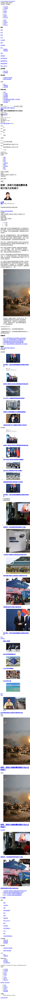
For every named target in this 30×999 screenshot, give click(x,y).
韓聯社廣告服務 (7, 79)
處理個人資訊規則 (5, 982)
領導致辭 (5, 96)
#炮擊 (8, 108)
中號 (6, 224)
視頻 (2, 53)
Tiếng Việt (5, 980)
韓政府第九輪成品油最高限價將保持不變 (13, 892)
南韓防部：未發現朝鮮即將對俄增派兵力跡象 (12, 857)
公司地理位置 (6, 100)
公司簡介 (5, 93)
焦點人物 (5, 71)
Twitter (4, 23)
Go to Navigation (11, 1)
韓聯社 (2, 109)
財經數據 (5, 72)
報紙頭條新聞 (4, 63)
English (5, 973)
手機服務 (5, 85)
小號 (6, 222)
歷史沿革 (5, 97)
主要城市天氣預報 (7, 77)
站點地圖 (5, 87)
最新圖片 (5, 49)
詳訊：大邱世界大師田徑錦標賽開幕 (12, 895)
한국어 (5, 972)
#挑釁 (5, 108)
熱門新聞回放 (4, 58)
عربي (4, 976)
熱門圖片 (3, 638)
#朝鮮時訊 (12, 108)
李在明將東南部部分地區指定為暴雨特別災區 (12, 712)
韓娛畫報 (5, 50)
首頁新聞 (3, 830)
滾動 (2, 30)
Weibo (4, 20)
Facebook (5, 22)
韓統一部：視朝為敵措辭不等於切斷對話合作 (14, 339)
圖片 (2, 47)
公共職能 (5, 95)
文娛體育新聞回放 (7, 936)
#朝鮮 (2, 108)
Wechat (5, 21)
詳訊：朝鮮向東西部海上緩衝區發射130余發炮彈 (15, 344)
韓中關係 (3, 45)
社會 (2, 37)
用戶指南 (5, 102)
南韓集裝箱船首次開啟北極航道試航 (9, 888)
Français (5, 978)
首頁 (4, 92)
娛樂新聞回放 (4, 61)
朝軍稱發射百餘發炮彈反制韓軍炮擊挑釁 (13, 342)
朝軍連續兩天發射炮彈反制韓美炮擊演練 (13, 341)
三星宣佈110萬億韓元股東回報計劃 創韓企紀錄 (15, 890)
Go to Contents (4, 1)
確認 (2, 181)
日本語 (5, 975)
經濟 (2, 35)
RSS (4, 84)
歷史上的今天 (4, 66)
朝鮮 (2, 42)
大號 (6, 225)
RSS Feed (5, 25)
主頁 (2, 897)
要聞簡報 (5, 943)
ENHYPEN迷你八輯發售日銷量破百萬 (12, 893)
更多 (2, 637)
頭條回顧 (3, 55)
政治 (2, 32)
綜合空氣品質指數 (5, 123)
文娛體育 (3, 40)
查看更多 (5, 114)
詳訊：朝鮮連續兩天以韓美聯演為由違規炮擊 (14, 338)
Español (5, 977)
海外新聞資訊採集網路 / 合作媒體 (11, 99)
